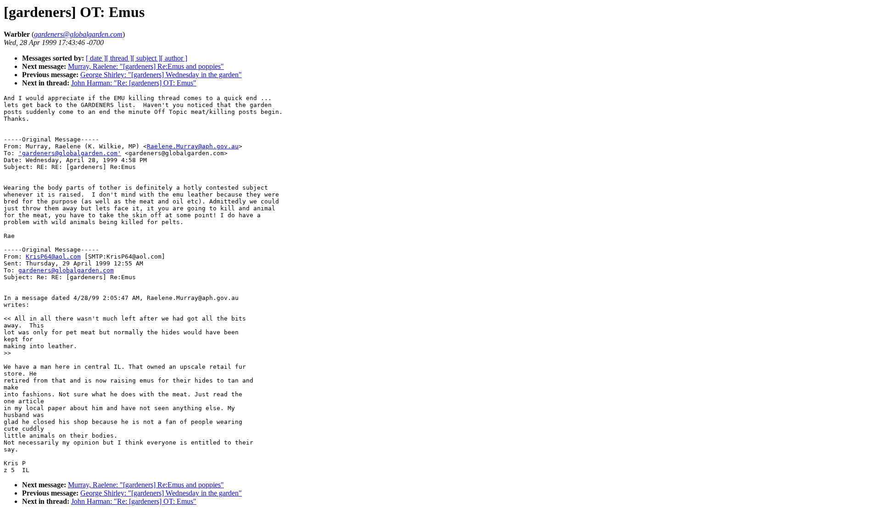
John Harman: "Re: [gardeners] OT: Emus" (133, 83)
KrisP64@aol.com (53, 256)
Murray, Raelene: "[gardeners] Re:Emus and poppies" (146, 66)
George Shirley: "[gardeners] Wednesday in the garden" (161, 75)
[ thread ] (119, 58)
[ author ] (174, 58)
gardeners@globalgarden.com (66, 270)
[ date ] (96, 58)
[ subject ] (146, 58)
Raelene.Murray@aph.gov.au (193, 146)
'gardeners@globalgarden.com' (69, 153)
